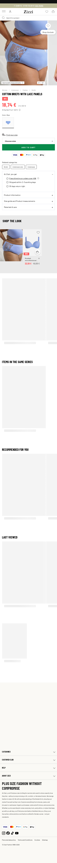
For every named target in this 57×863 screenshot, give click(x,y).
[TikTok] (12, 833)
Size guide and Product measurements (19, 201)
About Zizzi (6, 776)
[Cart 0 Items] (53, 11)
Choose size (10, 141)
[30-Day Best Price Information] (20, 110)
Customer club (8, 760)
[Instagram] (3, 833)
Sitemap (45, 840)
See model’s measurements (11, 83)
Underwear (15, 90)
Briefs (34, 90)
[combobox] (28, 17)
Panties (25, 90)
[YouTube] (16, 833)
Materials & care (10, 207)
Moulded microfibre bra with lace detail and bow (31, 259)
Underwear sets (17, 167)
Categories (6, 752)
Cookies (37, 840)
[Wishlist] (48, 25)
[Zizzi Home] (28, 11)
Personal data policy (9, 840)
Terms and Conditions (25, 840)
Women (5, 90)
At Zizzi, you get (10, 174)
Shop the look (48, 32)
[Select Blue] (8, 122)
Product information (12, 195)
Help (4, 768)
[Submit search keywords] (3, 18)
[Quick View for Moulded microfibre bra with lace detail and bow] (37, 252)
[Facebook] (8, 833)
